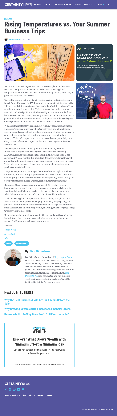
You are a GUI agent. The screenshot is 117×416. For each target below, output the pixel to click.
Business (37, 4)
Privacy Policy (27, 395)
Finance (48, 4)
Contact (40, 395)
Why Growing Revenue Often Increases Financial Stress (37, 309)
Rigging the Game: (64, 257)
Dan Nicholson (15, 39)
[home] (18, 4)
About (49, 395)
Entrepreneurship (63, 4)
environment (21, 243)
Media (8, 243)
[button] (89, 4)
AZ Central (9, 233)
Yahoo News (10, 229)
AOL (6, 237)
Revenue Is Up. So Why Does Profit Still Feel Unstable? (36, 314)
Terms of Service (10, 395)
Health (78, 4)
